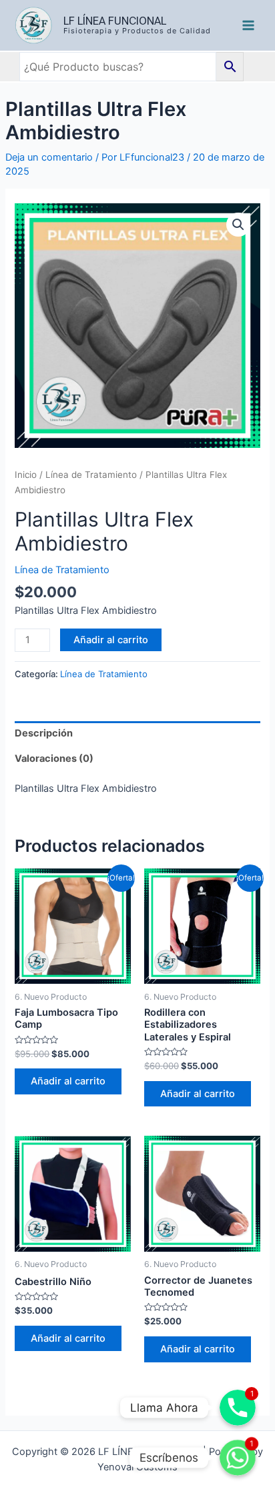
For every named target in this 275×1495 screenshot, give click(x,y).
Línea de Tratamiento (91, 474)
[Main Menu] (248, 25)
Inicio (26, 474)
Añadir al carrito (110, 640)
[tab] (137, 734)
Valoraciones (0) (54, 758)
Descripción (44, 733)
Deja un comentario (49, 157)
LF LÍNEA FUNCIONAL (114, 21)
